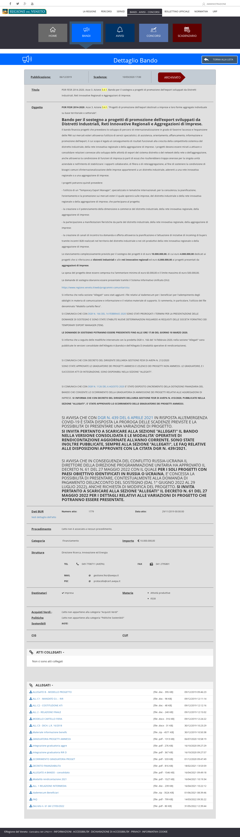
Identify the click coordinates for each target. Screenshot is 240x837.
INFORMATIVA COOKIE (155, 831)
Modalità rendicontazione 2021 (49, 779)
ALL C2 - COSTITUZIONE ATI (47, 705)
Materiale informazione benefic (49, 732)
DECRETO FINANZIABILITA (46, 765)
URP (215, 11)
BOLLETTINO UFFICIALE (177, 11)
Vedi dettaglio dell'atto (44, 517)
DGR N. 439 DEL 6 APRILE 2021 (125, 417)
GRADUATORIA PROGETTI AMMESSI (51, 738)
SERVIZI (121, 11)
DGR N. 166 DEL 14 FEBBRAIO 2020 (107, 313)
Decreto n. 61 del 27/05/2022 (48, 806)
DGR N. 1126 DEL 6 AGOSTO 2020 (106, 386)
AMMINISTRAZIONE (216, 4)
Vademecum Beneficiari (45, 792)
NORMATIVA (201, 11)
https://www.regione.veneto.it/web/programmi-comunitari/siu (95, 287)
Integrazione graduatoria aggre (49, 745)
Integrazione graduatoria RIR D (49, 752)
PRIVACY (136, 831)
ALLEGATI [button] (43, 685)
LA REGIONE (89, 11)
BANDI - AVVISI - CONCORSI (145, 12)
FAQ (34, 799)
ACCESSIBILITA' (81, 831)
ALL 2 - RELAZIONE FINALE (46, 712)
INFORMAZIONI (63, 831)
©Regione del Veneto (16, 831)
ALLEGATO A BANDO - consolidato (51, 772)
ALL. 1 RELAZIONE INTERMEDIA (49, 785)
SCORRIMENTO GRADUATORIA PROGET (53, 759)
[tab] (120, 652)
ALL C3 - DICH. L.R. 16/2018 (47, 725)
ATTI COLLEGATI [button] (49, 652)
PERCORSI (106, 11)
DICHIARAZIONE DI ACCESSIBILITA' (110, 831)
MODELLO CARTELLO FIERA (47, 718)
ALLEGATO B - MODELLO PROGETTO (52, 692)
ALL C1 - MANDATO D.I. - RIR (47, 698)
